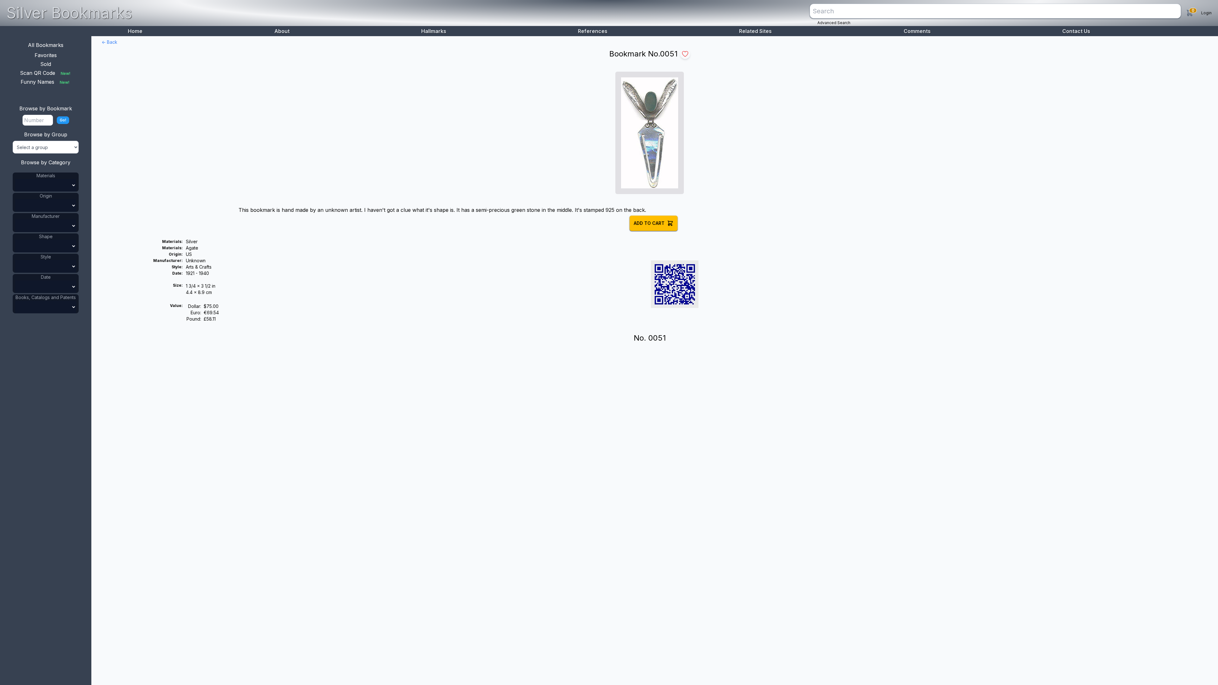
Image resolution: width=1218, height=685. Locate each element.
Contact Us (1076, 31)
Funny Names (45, 82)
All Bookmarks (45, 45)
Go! (63, 120)
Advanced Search (833, 22)
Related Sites (755, 31)
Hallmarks (433, 31)
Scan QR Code (45, 73)
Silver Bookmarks (69, 12)
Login (1206, 12)
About (282, 31)
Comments (917, 31)
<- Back (109, 42)
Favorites (46, 55)
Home (135, 31)
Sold (45, 64)
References (592, 31)
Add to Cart (649, 223)
